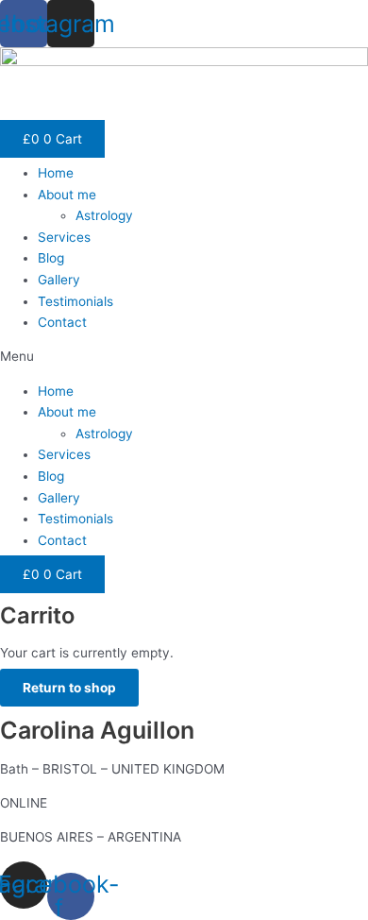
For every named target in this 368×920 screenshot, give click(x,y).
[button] (184, 356)
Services (64, 237)
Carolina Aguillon (97, 730)
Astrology (104, 215)
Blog (51, 257)
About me (67, 194)
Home (56, 172)
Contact (62, 322)
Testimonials (75, 301)
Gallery (59, 279)
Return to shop (69, 687)
